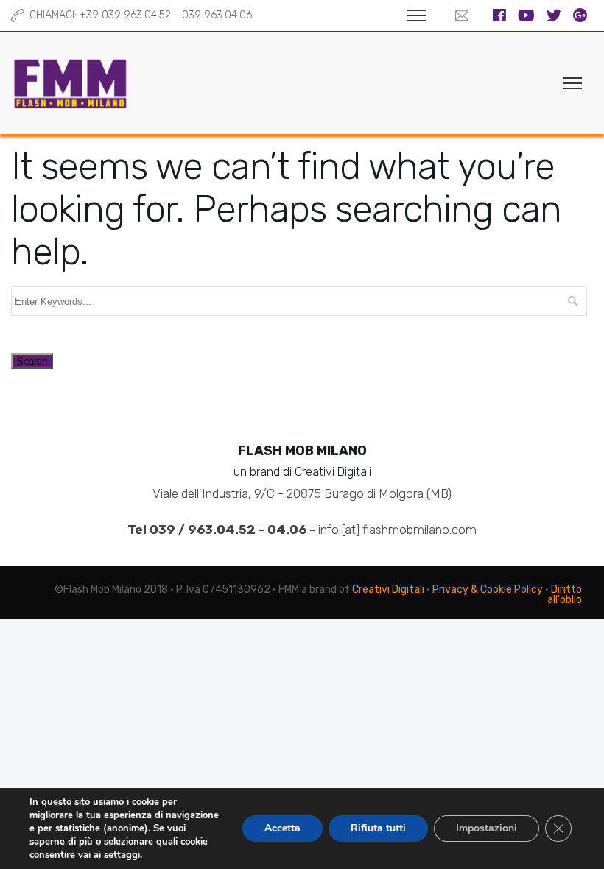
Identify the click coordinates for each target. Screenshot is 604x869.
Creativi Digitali (388, 589)
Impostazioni (486, 828)
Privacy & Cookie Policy (487, 589)
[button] (458, 15)
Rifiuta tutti (378, 828)
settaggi (122, 855)
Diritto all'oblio (564, 594)
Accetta (282, 828)
